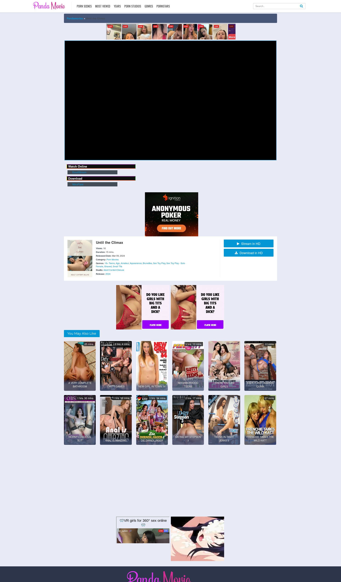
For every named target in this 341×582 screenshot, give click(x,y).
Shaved (108, 266)
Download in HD (251, 252)
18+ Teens (110, 263)
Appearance (136, 263)
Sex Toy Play (159, 263)
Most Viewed (102, 6)
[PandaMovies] (49, 5)
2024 (107, 273)
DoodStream (79, 172)
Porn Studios (132, 6)
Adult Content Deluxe (114, 269)
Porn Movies (113, 259)
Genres (149, 6)
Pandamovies (75, 18)
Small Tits (117, 266)
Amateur (125, 263)
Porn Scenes (84, 6)
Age (118, 263)
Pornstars (163, 6)
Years (117, 6)
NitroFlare (77, 184)
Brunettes (147, 263)
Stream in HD (250, 243)
